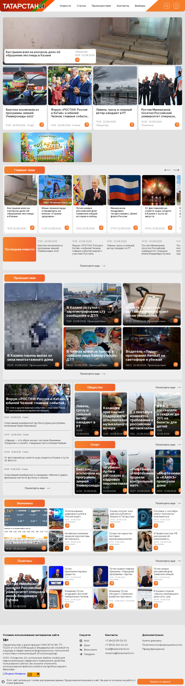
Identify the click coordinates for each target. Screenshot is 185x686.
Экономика (25, 503)
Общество (95, 387)
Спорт (94, 444)
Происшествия (101, 5)
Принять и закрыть (160, 681)
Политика (24, 561)
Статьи (81, 5)
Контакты (123, 5)
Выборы (140, 5)
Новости (65, 5)
